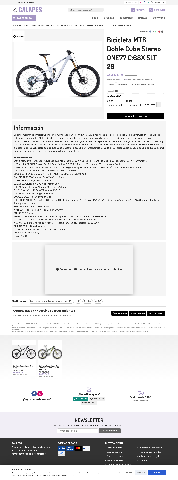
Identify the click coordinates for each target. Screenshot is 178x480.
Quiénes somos (114, 452)
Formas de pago (115, 456)
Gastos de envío (115, 460)
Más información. (69, 475)
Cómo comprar (114, 447)
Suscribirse (109, 430)
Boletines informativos (150, 447)
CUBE (18, 330)
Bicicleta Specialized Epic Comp (23, 367)
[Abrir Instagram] (140, 2)
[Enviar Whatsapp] (148, 2)
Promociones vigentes (150, 452)
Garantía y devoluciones (119, 464)
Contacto (143, 460)
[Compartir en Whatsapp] (156, 31)
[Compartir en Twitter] (153, 31)
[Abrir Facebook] (144, 2)
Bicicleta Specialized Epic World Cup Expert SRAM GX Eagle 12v (50, 368)
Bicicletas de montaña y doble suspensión (128, 328)
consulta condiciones (141, 401)
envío (120, 79)
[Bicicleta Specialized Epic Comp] (24, 352)
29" (148, 328)
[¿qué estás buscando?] (86, 9)
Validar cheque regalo (149, 456)
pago (126, 79)
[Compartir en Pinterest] (159, 31)
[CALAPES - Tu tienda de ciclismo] (27, 9)
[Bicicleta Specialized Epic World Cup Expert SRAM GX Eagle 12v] (50, 352)
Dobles (156, 328)
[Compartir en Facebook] (150, 31)
